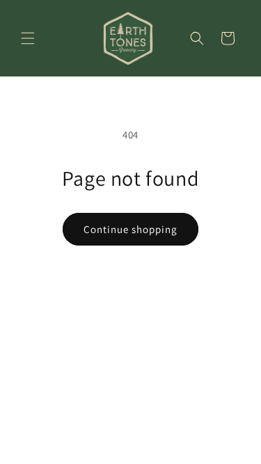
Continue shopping (130, 229)
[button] (28, 38)
